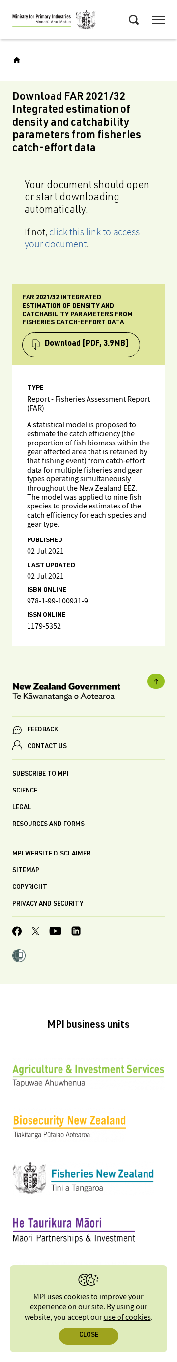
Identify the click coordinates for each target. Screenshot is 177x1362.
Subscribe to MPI (40, 774)
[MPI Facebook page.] (17, 932)
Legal (21, 808)
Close (88, 1335)
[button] (19, 957)
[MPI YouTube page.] (55, 932)
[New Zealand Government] (88, 693)
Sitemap (25, 871)
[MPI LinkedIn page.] (76, 932)
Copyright (29, 888)
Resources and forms (48, 825)
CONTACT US (47, 747)
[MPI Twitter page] (35, 932)
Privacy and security (47, 904)
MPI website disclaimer (51, 854)
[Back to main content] (156, 681)
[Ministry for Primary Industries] (54, 21)
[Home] (16, 60)
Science (24, 791)
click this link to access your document (82, 238)
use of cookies (127, 1317)
